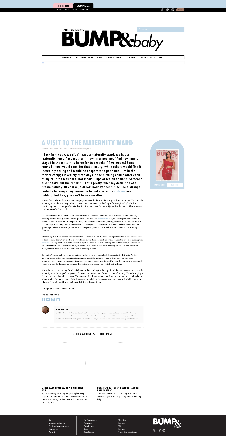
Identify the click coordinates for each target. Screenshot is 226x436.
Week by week (89, 426)
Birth (86, 429)
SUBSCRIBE (175, 185)
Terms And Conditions (127, 432)
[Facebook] (162, 9)
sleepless (45, 242)
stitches (120, 191)
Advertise (52, 432)
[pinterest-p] (160, 430)
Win (120, 426)
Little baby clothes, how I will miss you (62, 389)
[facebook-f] (155, 430)
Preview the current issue (59, 426)
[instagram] (164, 430)
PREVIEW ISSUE (159, 185)
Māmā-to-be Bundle (57, 423)
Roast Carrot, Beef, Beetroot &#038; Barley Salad (118, 389)
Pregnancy (88, 423)
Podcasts (121, 429)
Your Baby (122, 420)
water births (103, 218)
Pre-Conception (90, 420)
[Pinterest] (167, 9)
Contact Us (53, 429)
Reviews (121, 423)
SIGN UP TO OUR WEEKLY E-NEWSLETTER (71, 9)
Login (180, 10)
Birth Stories (89, 432)
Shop (51, 420)
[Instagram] (172, 9)
